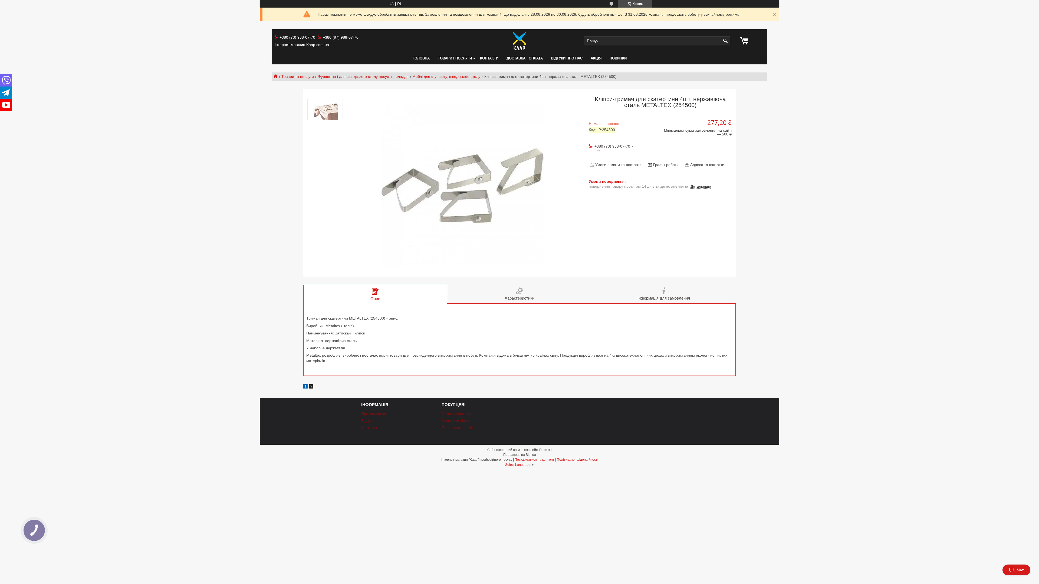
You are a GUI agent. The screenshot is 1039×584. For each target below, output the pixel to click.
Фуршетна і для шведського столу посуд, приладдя (363, 76)
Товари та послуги (297, 76)
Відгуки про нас (567, 58)
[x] (311, 387)
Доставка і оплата (525, 58)
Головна (421, 58)
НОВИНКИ (618, 58)
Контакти (489, 58)
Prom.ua (545, 450)
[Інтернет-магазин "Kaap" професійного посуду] (519, 40)
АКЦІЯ (596, 58)
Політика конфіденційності (577, 460)
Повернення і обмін (459, 428)
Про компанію (373, 414)
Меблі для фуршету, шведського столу (446, 76)
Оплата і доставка (458, 414)
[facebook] (305, 387)
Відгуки (367, 421)
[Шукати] (725, 41)
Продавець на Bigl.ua (519, 455)
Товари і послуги (455, 58)
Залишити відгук (456, 421)
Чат (1020, 570)
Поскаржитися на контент (534, 460)
